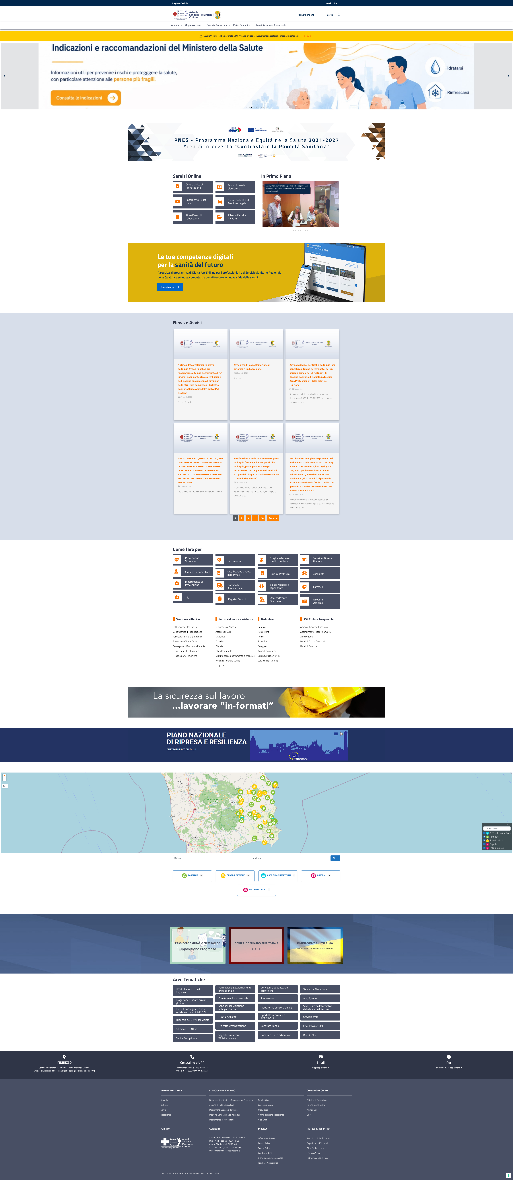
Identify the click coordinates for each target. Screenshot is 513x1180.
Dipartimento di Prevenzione (194, 583)
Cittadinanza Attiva (186, 1029)
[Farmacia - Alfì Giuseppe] (258, 799)
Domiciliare (203, 572)
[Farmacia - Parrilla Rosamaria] (271, 816)
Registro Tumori (237, 599)
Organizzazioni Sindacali (317, 1143)
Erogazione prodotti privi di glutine (191, 1001)
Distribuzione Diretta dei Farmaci (238, 573)
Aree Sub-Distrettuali (500, 833)
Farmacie (318, 586)
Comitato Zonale (270, 1025)
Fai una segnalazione (316, 1104)
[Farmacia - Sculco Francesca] (268, 783)
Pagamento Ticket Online (196, 201)
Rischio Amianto (227, 1016)
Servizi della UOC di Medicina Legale (238, 201)
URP (309, 1114)
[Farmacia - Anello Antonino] (262, 777)
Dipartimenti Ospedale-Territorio (223, 1109)
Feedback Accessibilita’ (268, 1162)
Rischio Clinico (311, 1035)
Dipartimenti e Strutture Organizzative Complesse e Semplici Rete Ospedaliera (231, 1102)
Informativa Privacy (266, 1138)
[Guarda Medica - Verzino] (249, 792)
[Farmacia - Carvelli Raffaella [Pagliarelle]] (238, 813)
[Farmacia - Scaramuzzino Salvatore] (251, 804)
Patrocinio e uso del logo (317, 1157)
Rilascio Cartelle (237, 215)
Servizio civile (310, 1016)
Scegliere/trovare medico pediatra (279, 560)
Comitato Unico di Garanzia (276, 1035)
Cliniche (232, 218)
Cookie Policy (264, 1148)
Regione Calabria (180, 3)
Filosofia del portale (315, 1148)
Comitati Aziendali (313, 1026)
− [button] (4, 779)
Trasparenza (268, 998)
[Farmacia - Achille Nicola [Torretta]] (270, 824)
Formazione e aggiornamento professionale (235, 989)
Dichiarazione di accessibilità (270, 1157)
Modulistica (263, 1109)
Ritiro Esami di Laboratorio (194, 217)
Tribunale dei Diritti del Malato (192, 1019)
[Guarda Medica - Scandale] (258, 816)
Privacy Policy (264, 1143)
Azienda (175, 25)
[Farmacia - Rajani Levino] (255, 818)
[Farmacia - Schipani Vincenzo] (249, 814)
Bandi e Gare (263, 1100)
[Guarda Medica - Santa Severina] (254, 812)
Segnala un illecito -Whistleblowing (229, 1036)
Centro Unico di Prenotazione (194, 186)
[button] (4, 76)
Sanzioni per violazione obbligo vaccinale (231, 1007)
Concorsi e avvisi (265, 1104)
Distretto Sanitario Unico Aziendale (224, 1114)
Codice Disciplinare (186, 1038)
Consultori (318, 573)
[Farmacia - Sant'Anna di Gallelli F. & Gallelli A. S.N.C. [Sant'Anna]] (268, 831)
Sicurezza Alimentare (315, 989)
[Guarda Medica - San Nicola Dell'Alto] (259, 794)
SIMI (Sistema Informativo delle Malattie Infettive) (318, 1007)
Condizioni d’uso (265, 1153)
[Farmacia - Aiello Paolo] (254, 838)
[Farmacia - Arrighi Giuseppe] (267, 797)
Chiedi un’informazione (317, 1100)
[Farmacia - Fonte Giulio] (254, 798)
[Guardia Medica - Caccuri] (240, 802)
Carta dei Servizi (314, 1153)
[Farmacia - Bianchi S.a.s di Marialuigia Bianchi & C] (273, 823)
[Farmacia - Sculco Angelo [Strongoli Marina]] (272, 801)
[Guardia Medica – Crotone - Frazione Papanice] (265, 822)
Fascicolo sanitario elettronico (238, 187)
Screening (190, 561)
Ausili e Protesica (280, 574)
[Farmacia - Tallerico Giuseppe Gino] (240, 792)
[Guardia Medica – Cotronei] (240, 811)
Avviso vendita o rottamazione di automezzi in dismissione (252, 367)
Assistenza (191, 572)
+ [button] (4, 775)
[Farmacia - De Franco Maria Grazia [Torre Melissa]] (273, 792)
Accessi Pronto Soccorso (278, 599)
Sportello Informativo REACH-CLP (273, 1016)
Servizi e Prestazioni (217, 25)
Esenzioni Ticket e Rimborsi (322, 560)
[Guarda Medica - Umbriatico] (254, 786)
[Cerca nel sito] (338, 15)
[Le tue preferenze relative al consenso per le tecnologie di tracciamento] (508, 1175)
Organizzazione (193, 25)
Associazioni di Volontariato (319, 1138)
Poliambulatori (496, 848)
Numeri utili (312, 1109)
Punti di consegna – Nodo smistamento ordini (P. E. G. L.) (192, 1010)
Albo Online (263, 1119)
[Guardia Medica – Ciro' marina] (275, 785)
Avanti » (273, 518)
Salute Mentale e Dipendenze (279, 586)
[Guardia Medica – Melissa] (264, 793)
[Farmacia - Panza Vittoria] (253, 792)
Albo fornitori (310, 998)
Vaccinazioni (234, 561)
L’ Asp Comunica (241, 25)
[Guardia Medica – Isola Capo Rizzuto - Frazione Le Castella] (264, 842)
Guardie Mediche (497, 840)
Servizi (163, 1109)
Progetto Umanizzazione (232, 1025)
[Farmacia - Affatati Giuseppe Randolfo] (271, 836)
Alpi (188, 597)
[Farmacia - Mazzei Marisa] (239, 797)
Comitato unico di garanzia (233, 998)
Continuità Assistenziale (235, 586)
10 (262, 518)
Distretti (164, 1104)
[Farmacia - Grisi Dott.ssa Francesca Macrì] (260, 826)
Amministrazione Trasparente (271, 25)
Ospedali (493, 844)
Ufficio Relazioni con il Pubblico (188, 991)
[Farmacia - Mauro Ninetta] (263, 808)
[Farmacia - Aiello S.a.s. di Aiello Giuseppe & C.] (241, 820)
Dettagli (307, 36)
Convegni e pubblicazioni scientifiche (274, 989)
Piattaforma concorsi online (276, 1007)
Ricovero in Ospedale (319, 601)
